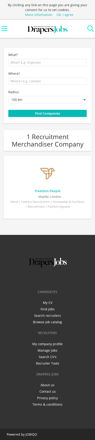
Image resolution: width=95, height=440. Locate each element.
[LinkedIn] (48, 278)
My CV (47, 302)
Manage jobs (47, 350)
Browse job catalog (47, 322)
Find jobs (48, 309)
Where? (14, 73)
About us (47, 385)
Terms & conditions (47, 404)
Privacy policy (47, 398)
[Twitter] (40, 278)
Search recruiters (47, 315)
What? (13, 55)
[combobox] (47, 62)
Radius (13, 92)
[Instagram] (56, 278)
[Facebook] (33, 278)
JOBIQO (31, 434)
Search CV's (47, 357)
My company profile (47, 344)
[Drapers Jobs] (47, 29)
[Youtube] (62, 278)
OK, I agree (64, 14)
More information (38, 14)
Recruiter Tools (47, 363)
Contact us (47, 391)
